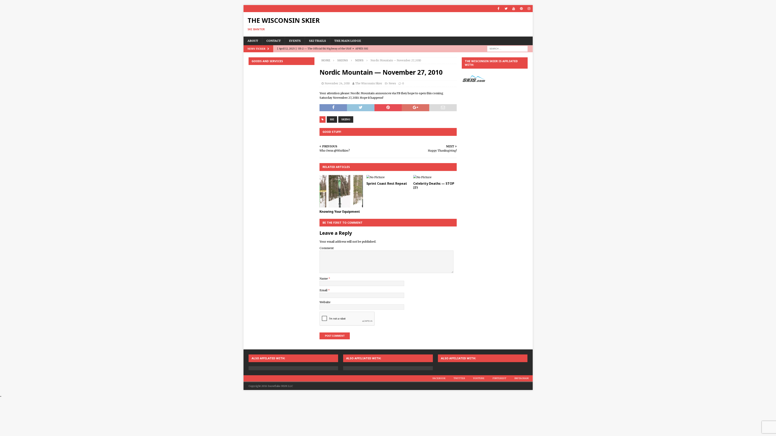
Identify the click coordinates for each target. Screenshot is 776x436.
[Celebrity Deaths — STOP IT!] (435, 177)
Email (323, 290)
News (392, 83)
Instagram (521, 378)
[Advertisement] (281, 94)
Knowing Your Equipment (339, 211)
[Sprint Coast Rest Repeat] (388, 177)
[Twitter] (506, 8)
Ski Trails (317, 41)
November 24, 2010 (337, 83)
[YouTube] (513, 8)
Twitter (459, 378)
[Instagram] (529, 8)
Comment (326, 248)
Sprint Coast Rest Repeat (386, 183)
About (253, 41)
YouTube (478, 378)
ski (332, 119)
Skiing (342, 60)
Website (324, 302)
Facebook (438, 378)
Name (323, 278)
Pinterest (499, 378)
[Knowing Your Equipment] (341, 191)
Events (295, 41)
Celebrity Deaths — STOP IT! (433, 185)
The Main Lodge (347, 41)
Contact (273, 41)
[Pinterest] (521, 8)
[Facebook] (498, 8)
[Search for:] (507, 48)
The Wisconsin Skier (368, 83)
